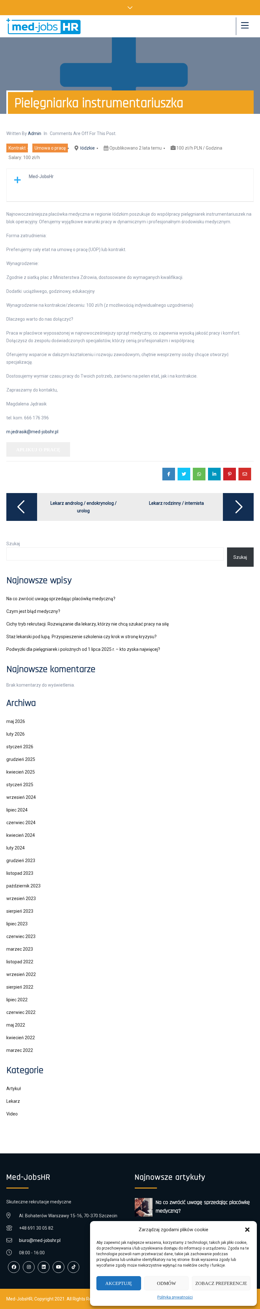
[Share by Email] (244, 474)
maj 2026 (15, 721)
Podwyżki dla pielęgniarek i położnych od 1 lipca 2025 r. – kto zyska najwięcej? (83, 649)
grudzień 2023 (20, 860)
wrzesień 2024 (21, 797)
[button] (247, 1229)
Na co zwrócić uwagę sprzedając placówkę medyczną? (60, 598)
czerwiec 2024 (21, 822)
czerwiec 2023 (21, 936)
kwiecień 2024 (20, 835)
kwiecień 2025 (20, 772)
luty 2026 (15, 734)
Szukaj (13, 543)
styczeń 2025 (19, 784)
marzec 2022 (19, 1050)
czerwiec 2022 (21, 1012)
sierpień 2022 (19, 987)
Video (12, 1113)
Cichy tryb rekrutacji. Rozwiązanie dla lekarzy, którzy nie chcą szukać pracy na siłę (87, 624)
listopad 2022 (19, 961)
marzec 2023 (19, 949)
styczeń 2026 (19, 746)
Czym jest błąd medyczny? (33, 611)
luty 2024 (15, 847)
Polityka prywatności (175, 1297)
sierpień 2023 (19, 911)
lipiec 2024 (17, 809)
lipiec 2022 (17, 999)
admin (34, 133)
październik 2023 (23, 885)
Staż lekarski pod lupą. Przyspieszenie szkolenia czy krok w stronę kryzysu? (81, 636)
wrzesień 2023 (21, 898)
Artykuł (13, 1088)
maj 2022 (15, 1025)
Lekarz (13, 1101)
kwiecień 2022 (20, 1037)
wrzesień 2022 (21, 974)
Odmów (166, 1283)
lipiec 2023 (17, 923)
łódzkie (87, 148)
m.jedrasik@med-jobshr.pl (32, 431)
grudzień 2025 (20, 759)
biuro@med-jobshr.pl (40, 1240)
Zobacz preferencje (221, 1283)
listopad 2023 (19, 873)
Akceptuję (118, 1283)
